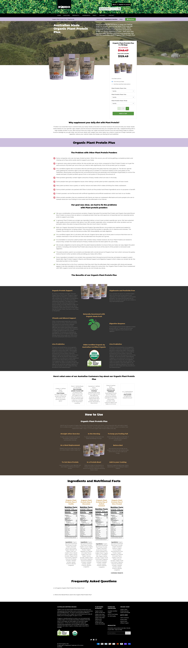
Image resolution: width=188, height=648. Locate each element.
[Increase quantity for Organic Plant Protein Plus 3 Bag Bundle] (127, 108)
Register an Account (124, 4)
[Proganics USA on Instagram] (96, 640)
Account (102, 15)
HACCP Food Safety (113, 614)
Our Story (66, 15)
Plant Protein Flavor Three (119, 100)
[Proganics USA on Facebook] (93, 640)
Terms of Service (124, 617)
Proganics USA (65, 643)
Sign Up (128, 633)
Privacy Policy (123, 619)
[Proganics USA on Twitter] (91, 640)
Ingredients (86, 15)
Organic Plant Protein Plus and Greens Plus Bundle (100, 622)
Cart (127, 8)
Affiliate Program (124, 623)
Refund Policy (123, 621)
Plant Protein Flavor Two (119, 94)
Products (75, 15)
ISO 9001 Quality (112, 616)
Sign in (114, 4)
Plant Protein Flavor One (119, 88)
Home (59, 15)
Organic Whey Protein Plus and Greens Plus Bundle (125, 611)
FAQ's (94, 15)
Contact (111, 15)
